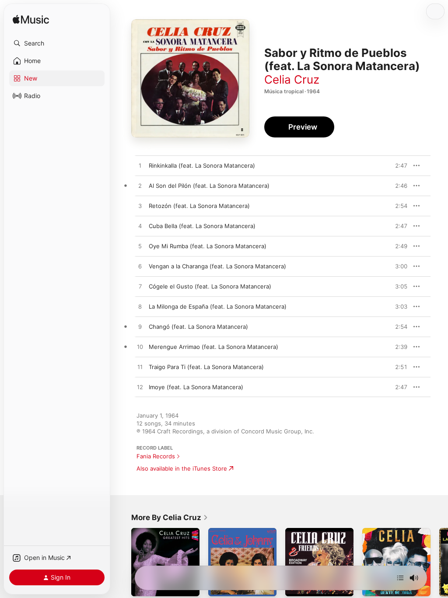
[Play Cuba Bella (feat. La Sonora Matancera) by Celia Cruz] (140, 226)
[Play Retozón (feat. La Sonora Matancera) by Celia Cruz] (140, 206)
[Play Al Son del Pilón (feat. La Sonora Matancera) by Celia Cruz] (140, 186)
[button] (57, 43)
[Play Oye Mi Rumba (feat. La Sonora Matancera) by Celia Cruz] (140, 246)
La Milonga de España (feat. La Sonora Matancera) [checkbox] (218, 306)
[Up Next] (400, 578)
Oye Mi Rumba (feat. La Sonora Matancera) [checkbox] (207, 246)
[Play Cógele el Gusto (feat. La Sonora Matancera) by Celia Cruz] (140, 287)
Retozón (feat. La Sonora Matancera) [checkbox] (199, 205)
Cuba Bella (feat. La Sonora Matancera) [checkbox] (202, 225)
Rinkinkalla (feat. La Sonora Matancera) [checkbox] (202, 165)
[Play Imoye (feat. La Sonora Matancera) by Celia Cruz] (140, 387)
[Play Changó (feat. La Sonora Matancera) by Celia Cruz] (140, 327)
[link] (169, 517)
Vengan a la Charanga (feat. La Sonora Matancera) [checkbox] (217, 266)
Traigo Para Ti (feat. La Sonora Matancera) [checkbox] (206, 366)
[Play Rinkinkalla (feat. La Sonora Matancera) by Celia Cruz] (140, 166)
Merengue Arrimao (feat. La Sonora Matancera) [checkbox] (213, 346)
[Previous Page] (122, 562)
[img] (31, 20)
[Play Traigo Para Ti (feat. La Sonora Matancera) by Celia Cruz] (140, 367)
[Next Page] (439, 562)
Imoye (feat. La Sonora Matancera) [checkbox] (196, 386)
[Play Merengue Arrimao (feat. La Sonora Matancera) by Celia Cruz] (140, 347)
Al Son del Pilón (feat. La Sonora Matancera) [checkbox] (209, 185)
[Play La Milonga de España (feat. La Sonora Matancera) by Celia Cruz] (140, 307)
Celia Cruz (291, 79)
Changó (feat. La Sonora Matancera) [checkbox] (198, 326)
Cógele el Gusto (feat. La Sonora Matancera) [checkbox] (210, 286)
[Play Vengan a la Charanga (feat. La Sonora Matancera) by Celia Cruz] (140, 267)
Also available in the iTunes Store (181, 468)
